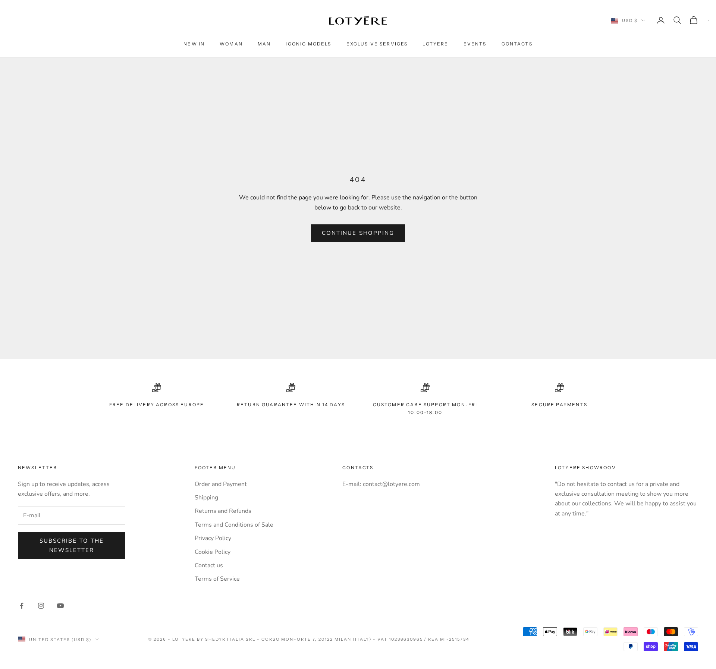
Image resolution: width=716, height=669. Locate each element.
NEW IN (194, 44)
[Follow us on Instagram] (41, 605)
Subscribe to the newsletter (72, 545)
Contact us (209, 565)
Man (264, 44)
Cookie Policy (212, 552)
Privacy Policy (213, 538)
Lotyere (435, 44)
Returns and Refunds (223, 511)
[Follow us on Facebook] (21, 605)
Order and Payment (221, 484)
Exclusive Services (377, 44)
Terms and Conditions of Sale (234, 525)
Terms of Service (217, 579)
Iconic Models (308, 44)
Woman (231, 44)
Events (475, 44)
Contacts (517, 44)
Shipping (206, 497)
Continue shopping (358, 233)
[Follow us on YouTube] (60, 605)
